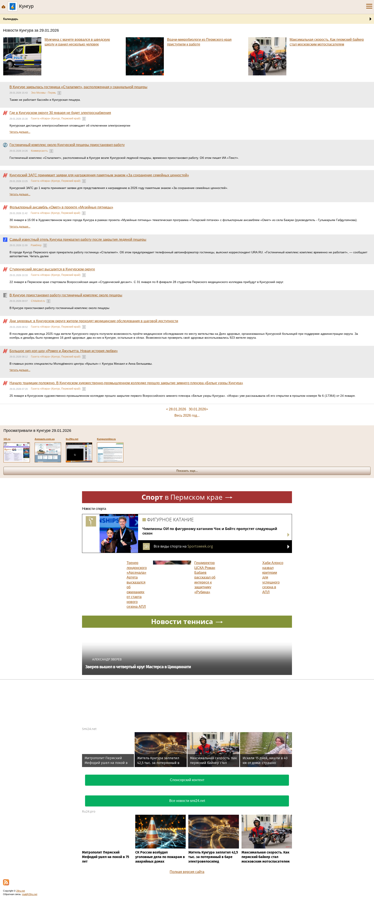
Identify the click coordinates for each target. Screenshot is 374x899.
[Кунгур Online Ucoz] (110, 452)
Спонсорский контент (187, 780)
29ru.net (20, 890)
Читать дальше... (20, 131)
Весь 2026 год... (187, 415)
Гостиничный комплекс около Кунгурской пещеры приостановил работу (67, 145)
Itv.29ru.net (72, 439)
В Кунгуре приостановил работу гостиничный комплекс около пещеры (66, 295)
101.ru (6, 439)
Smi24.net (89, 729)
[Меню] (369, 6)
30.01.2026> (198, 409)
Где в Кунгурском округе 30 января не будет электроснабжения (60, 113)
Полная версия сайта (187, 872)
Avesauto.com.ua (45, 439)
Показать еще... (187, 470)
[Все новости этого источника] (59, 93)
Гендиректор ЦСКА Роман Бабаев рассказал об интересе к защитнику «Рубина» (204, 577)
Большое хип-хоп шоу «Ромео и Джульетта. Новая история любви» (64, 351)
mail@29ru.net (29, 894)
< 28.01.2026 (176, 409)
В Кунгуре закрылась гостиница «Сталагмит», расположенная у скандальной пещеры (78, 87)
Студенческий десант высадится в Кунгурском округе (52, 269)
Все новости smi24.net (187, 801)
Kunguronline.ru (106, 439)
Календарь (10, 19)
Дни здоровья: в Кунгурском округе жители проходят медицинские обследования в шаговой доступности (94, 321)
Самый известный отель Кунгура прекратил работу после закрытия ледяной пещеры (78, 239)
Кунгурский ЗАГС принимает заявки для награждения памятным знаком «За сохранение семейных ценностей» (99, 175)
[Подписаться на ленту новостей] (6, 882)
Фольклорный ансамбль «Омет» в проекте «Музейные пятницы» (61, 207)
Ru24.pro (88, 811)
